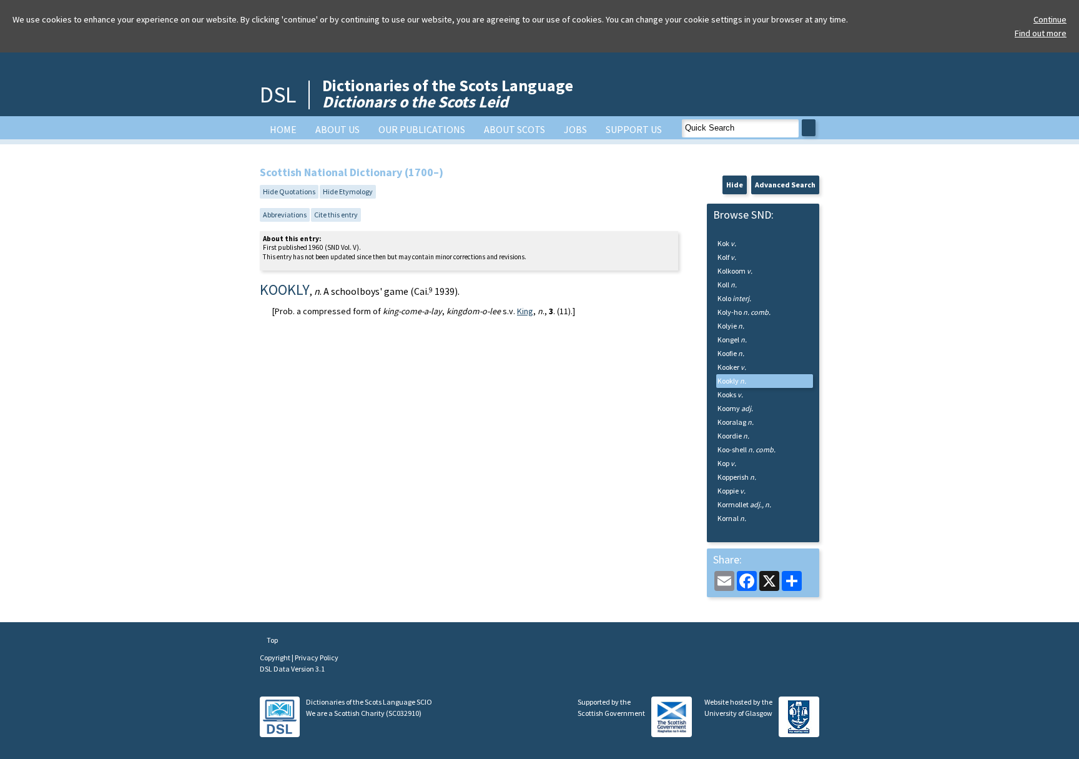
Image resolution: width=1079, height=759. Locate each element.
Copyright (276, 657)
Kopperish (736, 477)
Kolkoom (734, 270)
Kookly (731, 380)
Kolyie (730, 325)
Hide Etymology (348, 191)
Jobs (575, 129)
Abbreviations (285, 214)
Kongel (732, 339)
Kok (726, 243)
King (525, 311)
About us (337, 129)
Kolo (734, 298)
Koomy (735, 408)
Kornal (731, 518)
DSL (278, 95)
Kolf (726, 257)
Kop (726, 463)
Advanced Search (785, 184)
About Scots (514, 129)
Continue (1050, 19)
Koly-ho (744, 312)
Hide (734, 184)
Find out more (1041, 33)
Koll (727, 284)
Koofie (730, 353)
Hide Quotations (289, 191)
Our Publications (421, 129)
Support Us (634, 129)
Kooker (731, 367)
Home (283, 129)
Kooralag (735, 422)
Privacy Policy (316, 657)
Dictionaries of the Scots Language (447, 93)
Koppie (731, 490)
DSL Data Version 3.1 (292, 668)
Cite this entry (336, 214)
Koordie (733, 435)
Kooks (730, 394)
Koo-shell (746, 449)
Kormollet (744, 504)
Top (271, 640)
